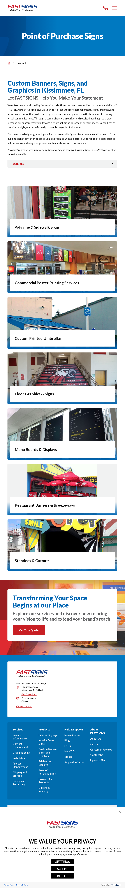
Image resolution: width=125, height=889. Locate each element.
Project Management (20, 765)
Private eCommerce (20, 737)
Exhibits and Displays (45, 763)
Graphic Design (21, 752)
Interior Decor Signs (47, 742)
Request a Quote (74, 762)
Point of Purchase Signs (47, 772)
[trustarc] (116, 884)
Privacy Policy (9, 885)
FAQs (67, 745)
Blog (67, 740)
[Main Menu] (114, 8)
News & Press (72, 735)
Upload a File (97, 760)
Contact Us (96, 754)
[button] (120, 812)
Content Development (20, 745)
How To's (69, 751)
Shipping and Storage (20, 774)
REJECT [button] (62, 876)
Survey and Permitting (19, 782)
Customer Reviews (101, 749)
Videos (68, 756)
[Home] (22, 8)
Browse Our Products (45, 780)
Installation (19, 758)
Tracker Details (22, 885)
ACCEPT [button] (62, 869)
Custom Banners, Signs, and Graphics (48, 753)
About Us (95, 738)
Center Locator (24, 706)
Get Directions (29, 694)
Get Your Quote (29, 630)
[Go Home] (8, 63)
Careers (95, 744)
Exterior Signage (48, 735)
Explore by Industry (44, 789)
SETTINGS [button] (62, 862)
